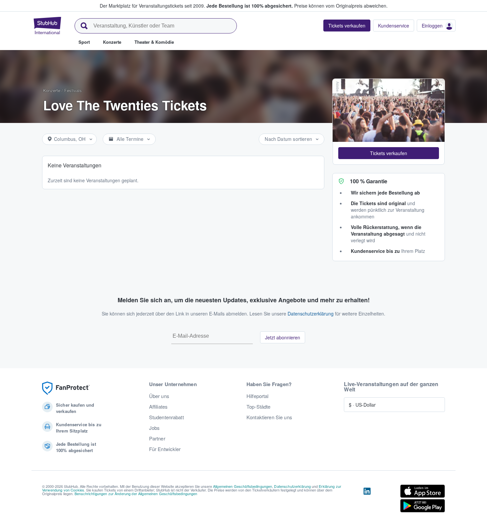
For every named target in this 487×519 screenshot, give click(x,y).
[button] (388, 153)
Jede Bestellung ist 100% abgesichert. (249, 5)
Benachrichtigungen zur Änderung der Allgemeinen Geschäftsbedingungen (136, 493)
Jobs (154, 428)
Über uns (159, 396)
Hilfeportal (257, 396)
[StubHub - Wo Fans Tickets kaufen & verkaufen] (47, 25)
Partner (157, 438)
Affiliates (158, 406)
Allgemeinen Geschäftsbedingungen (242, 486)
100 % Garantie (368, 181)
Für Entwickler (165, 449)
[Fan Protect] (66, 388)
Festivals (73, 90)
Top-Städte (258, 406)
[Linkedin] (367, 499)
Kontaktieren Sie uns (269, 417)
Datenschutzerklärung (311, 313)
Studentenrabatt (166, 417)
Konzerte (51, 90)
